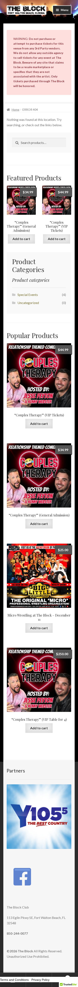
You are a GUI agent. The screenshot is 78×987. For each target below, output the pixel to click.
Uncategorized (28, 303)
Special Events (27, 295)
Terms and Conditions (14, 979)
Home (15, 109)
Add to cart (21, 239)
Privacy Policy (40, 979)
